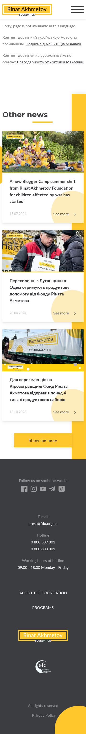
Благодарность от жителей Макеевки (50, 62)
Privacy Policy (44, 715)
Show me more (43, 440)
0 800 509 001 (43, 542)
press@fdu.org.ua (43, 523)
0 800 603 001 (43, 549)
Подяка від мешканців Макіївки (53, 44)
